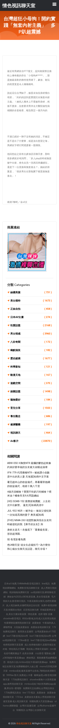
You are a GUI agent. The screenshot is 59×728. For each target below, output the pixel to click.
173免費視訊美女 (12, 692)
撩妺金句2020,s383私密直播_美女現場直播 (28, 596)
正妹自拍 (31, 308)
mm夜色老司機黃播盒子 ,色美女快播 (30, 651)
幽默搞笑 (31, 350)
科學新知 (31, 366)
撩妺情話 (30, 657)
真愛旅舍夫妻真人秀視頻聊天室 (40, 697)
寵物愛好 (31, 399)
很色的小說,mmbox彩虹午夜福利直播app (27, 662)
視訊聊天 (31, 432)
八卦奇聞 (31, 341)
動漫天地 (31, 374)
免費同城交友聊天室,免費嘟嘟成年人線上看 (29, 664)
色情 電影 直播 (45, 614)
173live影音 (23, 640)
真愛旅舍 (36, 623)
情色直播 (32, 614)
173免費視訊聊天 (19, 679)
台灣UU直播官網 (28, 705)
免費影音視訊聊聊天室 (28, 588)
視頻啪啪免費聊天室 (19, 592)
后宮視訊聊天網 (31, 610)
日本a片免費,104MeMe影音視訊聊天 (22, 583)
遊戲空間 (31, 383)
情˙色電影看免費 (16, 539)
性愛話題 (31, 325)
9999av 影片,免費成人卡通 (19, 675)
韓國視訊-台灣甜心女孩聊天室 (31, 710)
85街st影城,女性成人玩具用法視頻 (39, 618)
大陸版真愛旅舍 (21, 627)
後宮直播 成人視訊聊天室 (15, 701)
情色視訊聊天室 (24, 723)
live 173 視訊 (29, 692)
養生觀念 (31, 416)
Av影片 (31, 440)
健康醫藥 (31, 424)
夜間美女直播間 (25, 631)
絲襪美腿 (31, 292)
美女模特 (31, 300)
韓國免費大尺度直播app (41, 701)
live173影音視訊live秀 (17, 636)
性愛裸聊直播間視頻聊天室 (17, 623)
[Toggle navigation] (54, 4)
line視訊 (46, 583)
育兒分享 (31, 407)
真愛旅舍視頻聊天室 (41, 627)
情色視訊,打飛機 (17, 649)
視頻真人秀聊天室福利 (37, 649)
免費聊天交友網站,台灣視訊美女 (38, 688)
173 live (19, 697)
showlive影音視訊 (12, 618)
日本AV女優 (31, 317)
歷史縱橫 (31, 358)
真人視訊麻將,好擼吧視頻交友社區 (23, 605)
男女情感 (31, 333)
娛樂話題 (31, 391)
